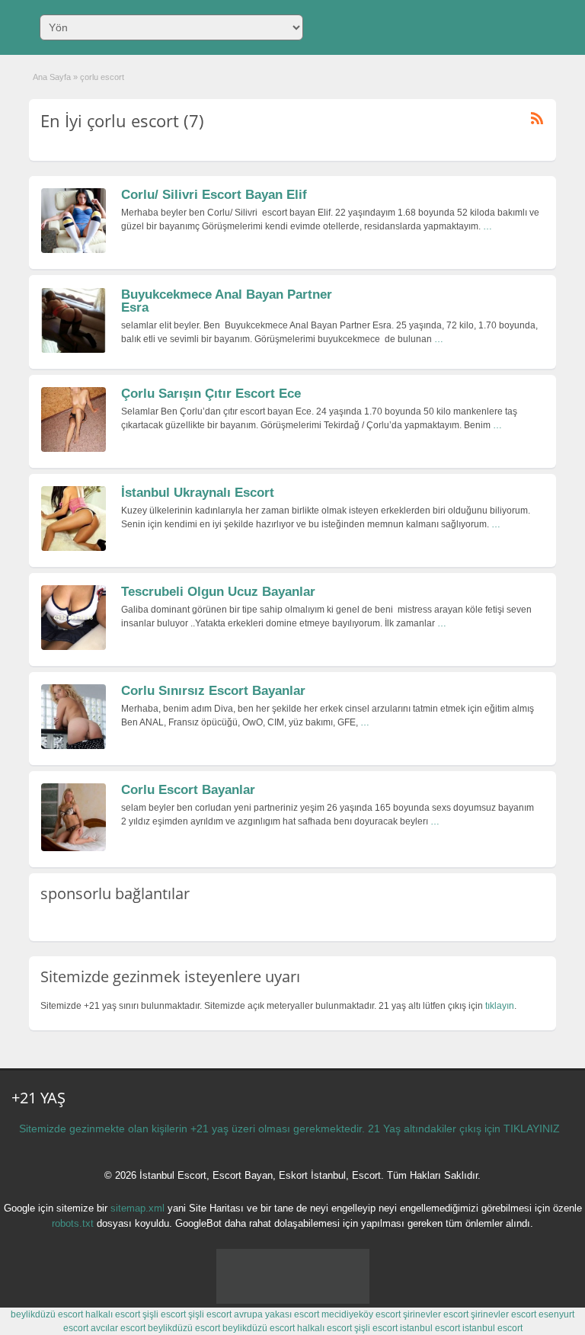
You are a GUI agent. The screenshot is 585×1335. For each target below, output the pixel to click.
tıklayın (499, 1005)
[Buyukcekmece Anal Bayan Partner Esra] (73, 349)
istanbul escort (430, 1328)
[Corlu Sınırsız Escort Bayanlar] (73, 746)
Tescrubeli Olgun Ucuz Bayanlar (218, 591)
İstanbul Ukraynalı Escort (197, 492)
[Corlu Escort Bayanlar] (73, 848)
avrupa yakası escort (276, 1314)
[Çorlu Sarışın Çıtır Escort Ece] (73, 448)
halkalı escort (112, 1314)
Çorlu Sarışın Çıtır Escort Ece (211, 393)
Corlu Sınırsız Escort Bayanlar (213, 691)
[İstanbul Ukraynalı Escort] (73, 548)
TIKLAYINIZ (531, 1128)
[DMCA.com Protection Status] (292, 1300)
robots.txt (73, 1223)
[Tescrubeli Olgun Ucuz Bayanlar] (73, 647)
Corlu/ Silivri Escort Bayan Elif (214, 194)
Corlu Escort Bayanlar (188, 790)
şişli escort (164, 1314)
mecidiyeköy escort (361, 1314)
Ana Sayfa (52, 77)
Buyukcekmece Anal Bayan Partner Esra (226, 301)
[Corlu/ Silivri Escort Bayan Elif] (73, 250)
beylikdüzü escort (47, 1314)
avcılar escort (118, 1328)
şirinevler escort (435, 1314)
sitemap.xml (137, 1208)
